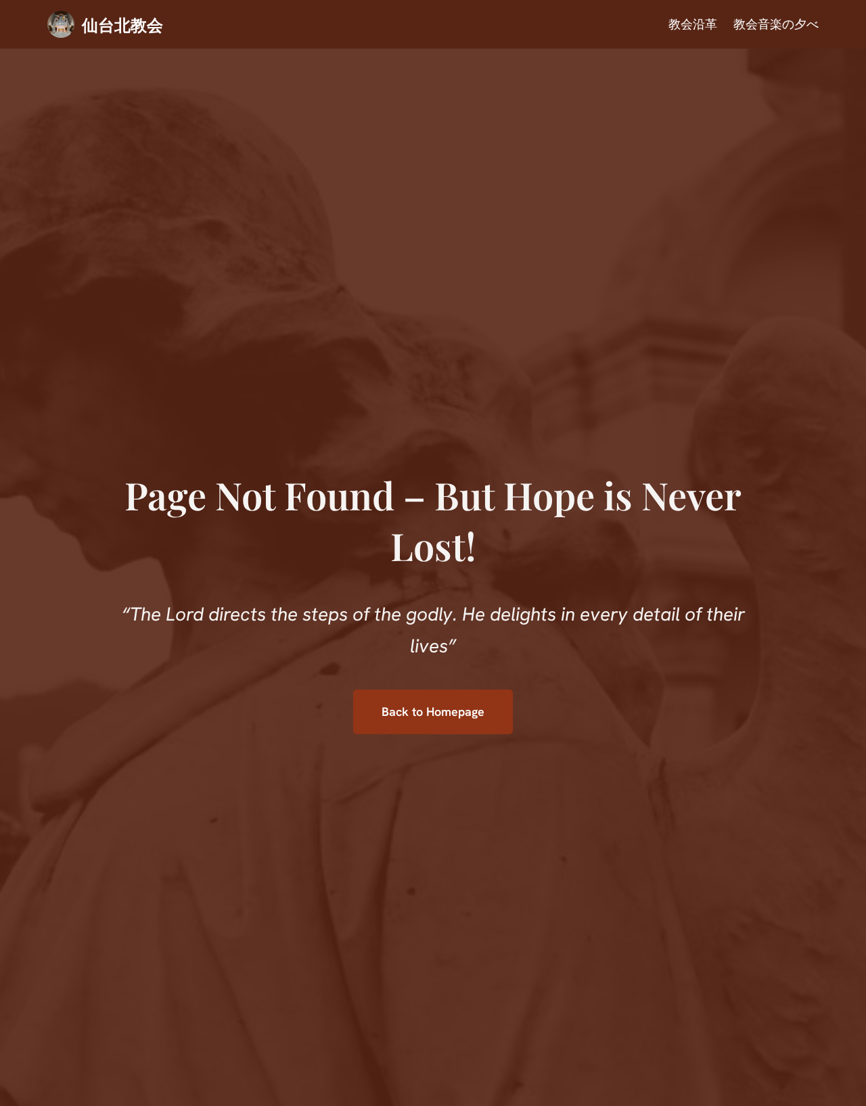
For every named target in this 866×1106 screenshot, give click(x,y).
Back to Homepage (433, 711)
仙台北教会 (122, 24)
